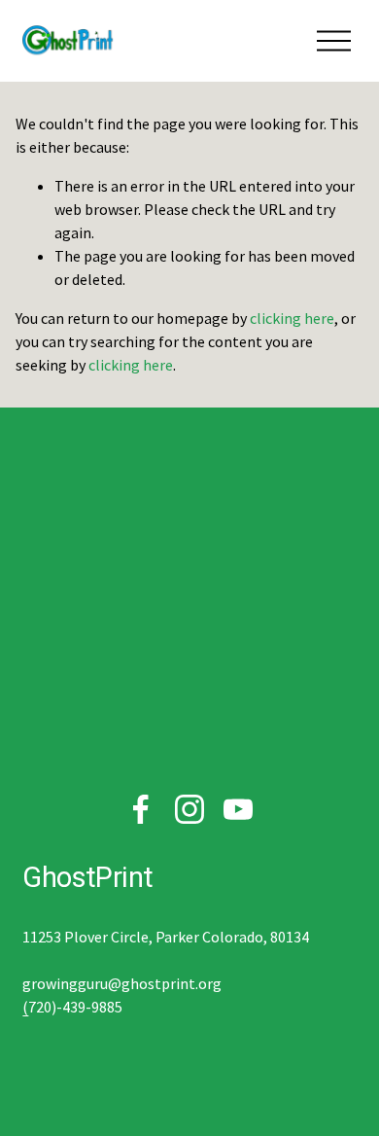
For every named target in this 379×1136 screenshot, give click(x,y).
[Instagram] (189, 809)
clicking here (292, 318)
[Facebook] (140, 809)
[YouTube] (238, 809)
